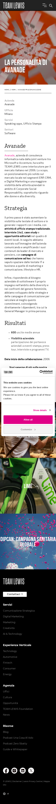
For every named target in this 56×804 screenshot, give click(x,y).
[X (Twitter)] (31, 771)
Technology (10, 651)
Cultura (7, 697)
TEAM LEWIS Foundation (18, 709)
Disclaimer (17, 781)
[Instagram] (14, 771)
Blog (6, 732)
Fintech (7, 662)
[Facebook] (6, 771)
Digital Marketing (13, 616)
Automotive (10, 657)
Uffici (6, 691)
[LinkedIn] (23, 771)
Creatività (8, 628)
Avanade (9, 155)
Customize (26, 429)
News (6, 714)
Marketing (9, 622)
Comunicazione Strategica (19, 610)
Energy (7, 674)
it (8, 794)
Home (6, 90)
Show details (40, 410)
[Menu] (44, 5)
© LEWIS (7, 781)
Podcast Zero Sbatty (15, 743)
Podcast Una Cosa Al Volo (18, 737)
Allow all (28, 419)
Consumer (9, 668)
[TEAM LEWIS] (13, 5)
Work (13, 90)
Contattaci (13, 594)
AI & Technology (12, 633)
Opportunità (10, 703)
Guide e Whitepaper (15, 749)
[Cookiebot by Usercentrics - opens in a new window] (40, 372)
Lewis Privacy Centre (32, 781)
